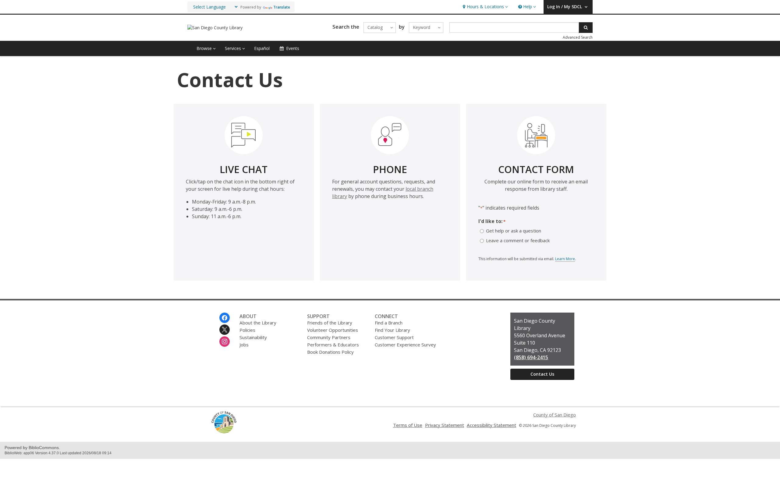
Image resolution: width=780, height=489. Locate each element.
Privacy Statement (444, 425)
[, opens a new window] (224, 432)
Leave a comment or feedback (518, 240)
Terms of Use (407, 425)
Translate (281, 7)
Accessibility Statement (491, 425)
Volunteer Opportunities (332, 330)
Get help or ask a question (513, 231)
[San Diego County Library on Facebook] (224, 318)
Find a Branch (388, 323)
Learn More (565, 259)
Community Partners (328, 337)
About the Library (257, 323)
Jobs (244, 345)
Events (292, 48)
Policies (247, 330)
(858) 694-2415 (531, 357)
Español (262, 48)
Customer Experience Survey (405, 345)
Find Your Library (392, 330)
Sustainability (253, 337)
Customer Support (394, 337)
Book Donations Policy (330, 352)
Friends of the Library (329, 323)
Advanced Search (578, 37)
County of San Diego (554, 415)
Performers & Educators (333, 345)
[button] (484, 7)
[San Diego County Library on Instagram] (224, 341)
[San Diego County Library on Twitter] (224, 329)
